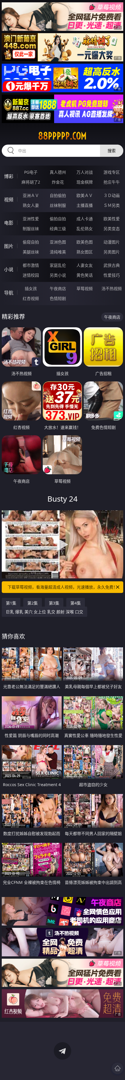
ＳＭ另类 (111, 205)
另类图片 (111, 252)
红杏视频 (31, 298)
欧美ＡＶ (84, 195)
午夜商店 (58, 288)
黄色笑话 (84, 275)
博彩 (8, 176)
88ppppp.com (62, 136)
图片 (8, 246)
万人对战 (84, 172)
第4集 (75, 603)
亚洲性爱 (31, 218)
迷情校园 (31, 275)
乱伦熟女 (84, 228)
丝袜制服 (58, 205)
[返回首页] (117, 1068)
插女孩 (31, 288)
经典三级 (58, 228)
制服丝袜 (31, 228)
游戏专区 (111, 172)
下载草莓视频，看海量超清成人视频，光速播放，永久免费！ (62, 587)
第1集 (11, 603)
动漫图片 (111, 242)
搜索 (112, 150)
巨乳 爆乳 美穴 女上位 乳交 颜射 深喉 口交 (44, 611)
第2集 (32, 603)
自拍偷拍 (58, 195)
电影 (8, 223)
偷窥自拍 (31, 242)
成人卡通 (84, 218)
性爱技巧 (111, 275)
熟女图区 (84, 252)
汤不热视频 (111, 288)
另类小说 (58, 275)
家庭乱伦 (58, 265)
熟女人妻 (31, 205)
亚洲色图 (58, 242)
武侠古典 (111, 265)
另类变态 (111, 228)
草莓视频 (84, 288)
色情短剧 (58, 298)
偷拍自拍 (58, 218)
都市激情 (31, 265)
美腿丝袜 (31, 252)
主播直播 (84, 205)
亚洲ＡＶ (31, 195)
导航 (8, 292)
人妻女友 (84, 265)
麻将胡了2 (31, 182)
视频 (8, 199)
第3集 (54, 603)
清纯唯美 (58, 252)
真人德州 (58, 172)
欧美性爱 (111, 218)
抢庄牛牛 (111, 182)
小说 (8, 269)
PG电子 (31, 172)
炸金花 (58, 182)
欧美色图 (84, 242)
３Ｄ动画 (111, 195)
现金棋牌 (84, 182)
